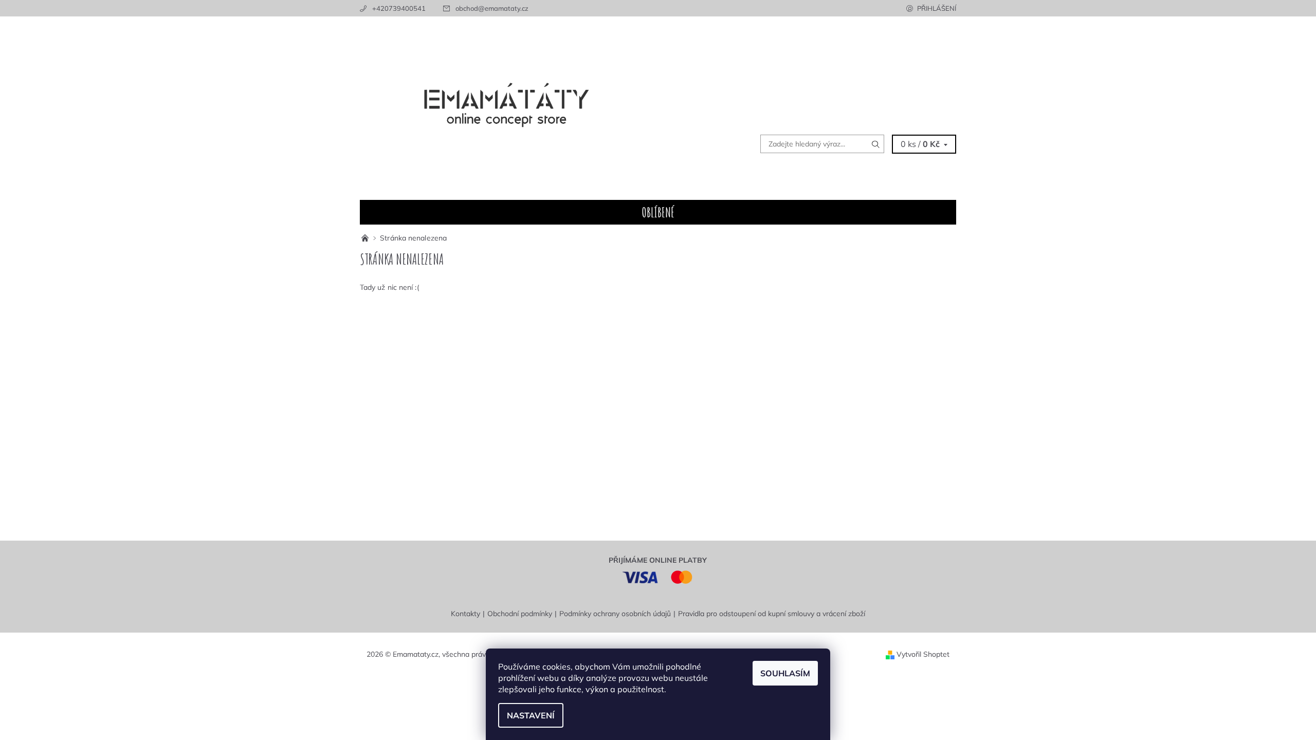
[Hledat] (876, 144)
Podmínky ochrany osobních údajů (615, 613)
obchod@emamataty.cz (491, 8)
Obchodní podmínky (519, 613)
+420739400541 (399, 8)
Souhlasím (785, 673)
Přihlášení (936, 8)
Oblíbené (658, 212)
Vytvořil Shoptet (923, 654)
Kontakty (465, 613)
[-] (366, 238)
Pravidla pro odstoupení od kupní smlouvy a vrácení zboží (771, 613)
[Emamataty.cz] (509, 107)
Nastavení (531, 715)
